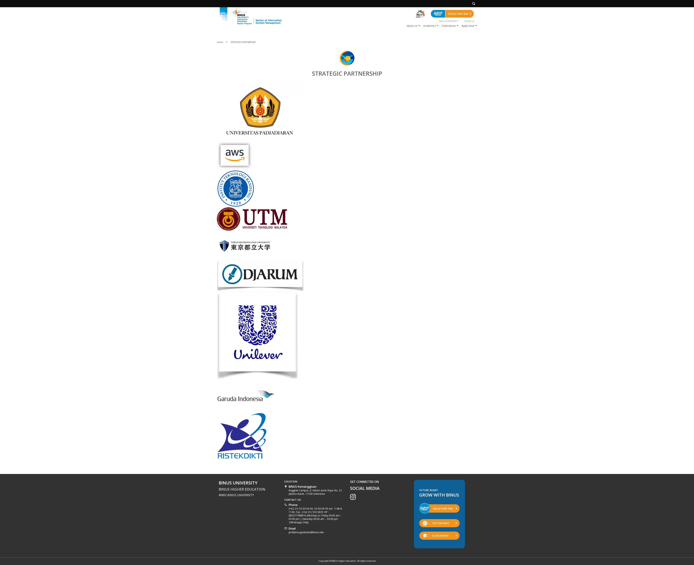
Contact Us (469, 21)
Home (220, 42)
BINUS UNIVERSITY (448, 21)
